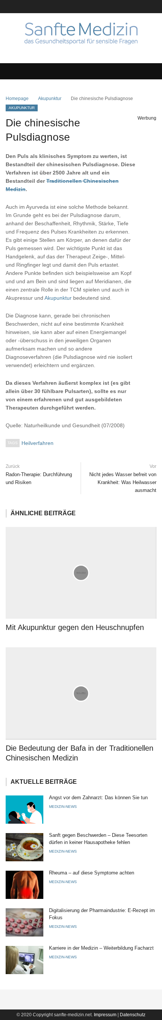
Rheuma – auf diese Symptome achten (91, 873)
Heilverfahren (37, 443)
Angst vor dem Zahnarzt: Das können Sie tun (98, 797)
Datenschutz (132, 1014)
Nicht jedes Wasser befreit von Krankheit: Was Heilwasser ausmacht (122, 482)
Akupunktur (49, 98)
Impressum (105, 1014)
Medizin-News (63, 807)
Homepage (17, 98)
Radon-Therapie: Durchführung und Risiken (39, 478)
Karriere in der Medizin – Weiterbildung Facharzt (101, 948)
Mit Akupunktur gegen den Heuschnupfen (75, 627)
